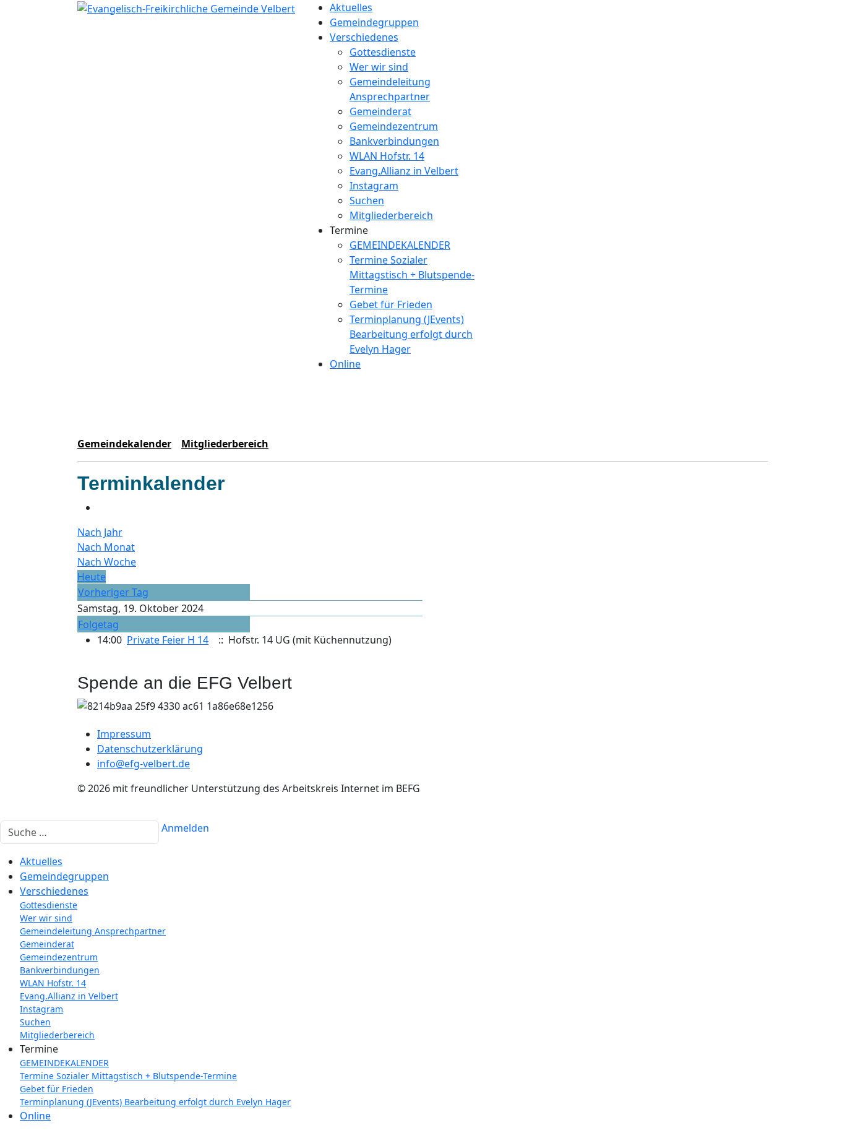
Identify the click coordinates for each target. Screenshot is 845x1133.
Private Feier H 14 (167, 640)
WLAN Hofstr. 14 (387, 156)
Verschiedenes (364, 37)
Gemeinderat (380, 111)
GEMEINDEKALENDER (400, 245)
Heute (91, 577)
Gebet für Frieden (391, 304)
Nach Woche (106, 562)
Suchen (367, 200)
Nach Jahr (99, 532)
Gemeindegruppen (374, 22)
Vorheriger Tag (113, 592)
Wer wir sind (379, 67)
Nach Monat (106, 547)
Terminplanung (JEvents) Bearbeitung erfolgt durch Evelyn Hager (411, 334)
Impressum (124, 734)
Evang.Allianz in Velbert (404, 171)
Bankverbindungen (394, 141)
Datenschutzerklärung (150, 749)
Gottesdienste (383, 52)
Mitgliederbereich (391, 215)
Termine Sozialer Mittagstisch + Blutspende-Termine (412, 274)
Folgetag (98, 624)
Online (345, 364)
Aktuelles (351, 7)
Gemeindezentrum (394, 126)
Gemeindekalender (124, 443)
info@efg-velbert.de (143, 763)
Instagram (374, 185)
